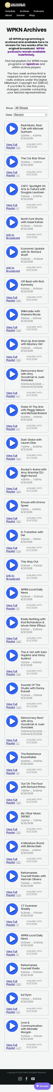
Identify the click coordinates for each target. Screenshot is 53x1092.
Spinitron (32, 64)
